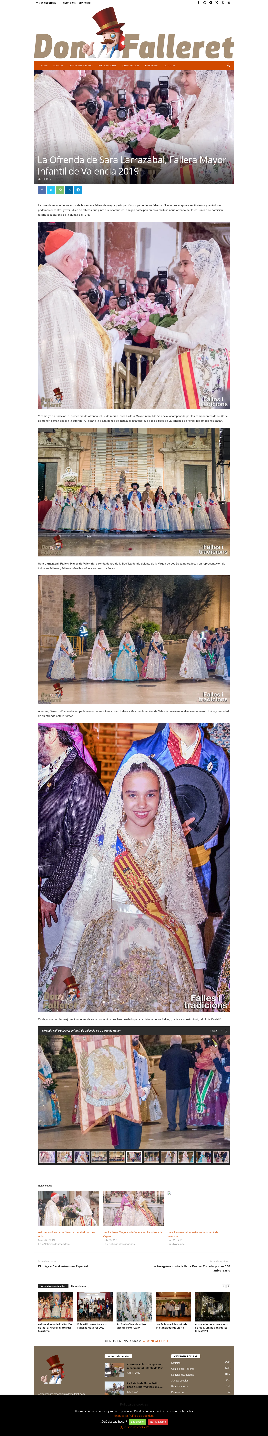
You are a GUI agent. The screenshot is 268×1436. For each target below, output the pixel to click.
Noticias (58, 65)
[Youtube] (229, 3)
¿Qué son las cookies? (134, 1427)
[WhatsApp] (223, 3)
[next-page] (228, 1286)
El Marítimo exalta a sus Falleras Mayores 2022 (92, 1325)
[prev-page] (224, 1286)
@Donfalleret (156, 1341)
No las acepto (158, 1421)
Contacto (85, 2)
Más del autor (78, 1285)
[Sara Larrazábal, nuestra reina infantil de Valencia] (198, 1208)
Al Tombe (169, 65)
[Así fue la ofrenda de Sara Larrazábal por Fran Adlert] (68, 1208)
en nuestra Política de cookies (133, 1415)
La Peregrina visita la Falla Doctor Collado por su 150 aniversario (191, 1268)
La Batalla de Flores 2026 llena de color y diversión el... (145, 1385)
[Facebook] (198, 3)
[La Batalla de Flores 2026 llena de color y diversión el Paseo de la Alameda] (114, 1388)
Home (44, 65)
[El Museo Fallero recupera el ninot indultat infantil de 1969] (114, 1370)
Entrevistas (152, 65)
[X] (216, 3)
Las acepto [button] (137, 1421)
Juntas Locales (130, 65)
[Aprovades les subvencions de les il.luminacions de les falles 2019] (212, 1306)
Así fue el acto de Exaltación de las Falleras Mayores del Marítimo (55, 1327)
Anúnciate (69, 2)
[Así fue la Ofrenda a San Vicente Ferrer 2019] (134, 1306)
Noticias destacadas (182, 1374)
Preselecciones (107, 65)
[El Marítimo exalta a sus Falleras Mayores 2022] (95, 1306)
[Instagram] (204, 3)
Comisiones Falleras (81, 65)
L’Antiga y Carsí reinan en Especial (63, 1266)
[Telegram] (210, 3)
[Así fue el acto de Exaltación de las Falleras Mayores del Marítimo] (55, 1306)
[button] (228, 65)
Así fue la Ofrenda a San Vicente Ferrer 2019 (131, 1325)
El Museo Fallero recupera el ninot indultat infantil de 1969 (145, 1366)
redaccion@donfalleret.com (69, 1394)
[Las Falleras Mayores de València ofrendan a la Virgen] (133, 1208)
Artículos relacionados (53, 1285)
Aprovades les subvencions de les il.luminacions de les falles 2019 (211, 1327)
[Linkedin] (69, 190)
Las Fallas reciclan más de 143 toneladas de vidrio (171, 1325)
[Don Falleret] (134, 33)
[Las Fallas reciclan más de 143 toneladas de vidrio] (173, 1306)
